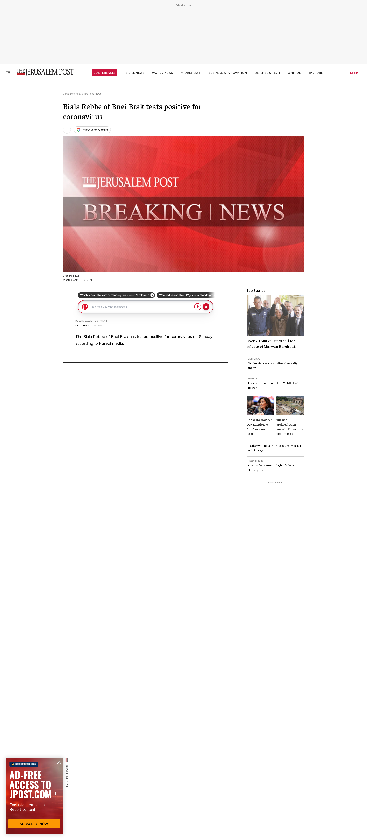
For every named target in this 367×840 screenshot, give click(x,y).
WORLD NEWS (162, 72)
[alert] (34, 796)
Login (354, 73)
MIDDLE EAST (191, 72)
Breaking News (92, 93)
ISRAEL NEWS (134, 72)
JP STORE (316, 72)
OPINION (294, 72)
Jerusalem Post (72, 93)
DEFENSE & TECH (267, 72)
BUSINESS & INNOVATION (227, 72)
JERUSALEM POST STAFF (93, 320)
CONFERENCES (104, 72)
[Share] (67, 130)
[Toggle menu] (8, 73)
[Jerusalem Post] (42, 73)
